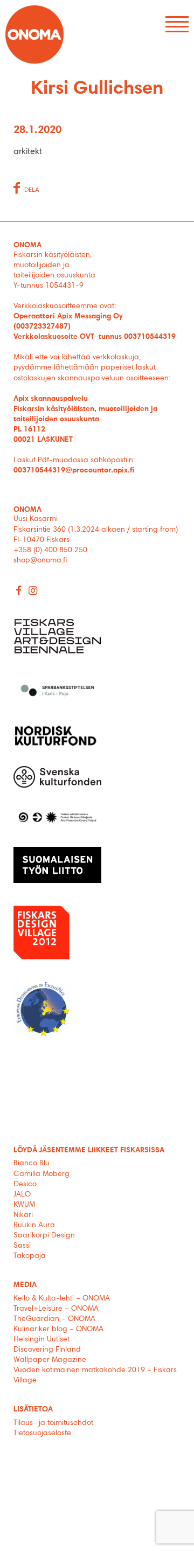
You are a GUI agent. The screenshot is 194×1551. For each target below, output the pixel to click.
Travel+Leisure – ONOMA (56, 1309)
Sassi (23, 1246)
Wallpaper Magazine (49, 1360)
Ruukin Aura (34, 1225)
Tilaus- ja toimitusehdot (53, 1423)
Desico (25, 1184)
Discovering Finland (47, 1350)
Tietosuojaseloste (42, 1433)
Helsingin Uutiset (41, 1340)
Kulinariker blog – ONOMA (58, 1329)
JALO (22, 1195)
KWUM (24, 1205)
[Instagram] (33, 592)
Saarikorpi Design (44, 1236)
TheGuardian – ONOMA (54, 1319)
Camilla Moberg (41, 1174)
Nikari (23, 1215)
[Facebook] (19, 592)
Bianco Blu (31, 1163)
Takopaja (29, 1256)
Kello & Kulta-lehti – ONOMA (61, 1299)
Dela (31, 190)
